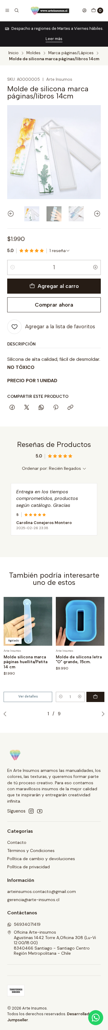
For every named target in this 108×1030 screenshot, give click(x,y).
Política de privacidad (28, 866)
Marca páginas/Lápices (71, 53)
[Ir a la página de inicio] (50, 11)
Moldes (33, 53)
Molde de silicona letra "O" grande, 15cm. (79, 659)
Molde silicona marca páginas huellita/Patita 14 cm (25, 662)
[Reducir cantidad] (13, 267)
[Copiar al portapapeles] (70, 407)
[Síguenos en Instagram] (31, 811)
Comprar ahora (54, 304)
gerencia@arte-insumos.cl (33, 899)
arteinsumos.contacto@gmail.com (41, 891)
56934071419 (27, 924)
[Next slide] (96, 213)
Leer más (54, 38)
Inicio (13, 53)
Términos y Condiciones (31, 850)
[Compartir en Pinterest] (56, 407)
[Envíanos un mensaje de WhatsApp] (95, 1017)
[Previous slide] (11, 213)
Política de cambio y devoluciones (41, 858)
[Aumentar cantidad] (95, 267)
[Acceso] (84, 10)
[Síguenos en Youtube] (40, 811)
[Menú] (7, 10)
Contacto (16, 842)
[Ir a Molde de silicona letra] (80, 621)
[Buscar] (16, 10)
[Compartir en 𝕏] (27, 407)
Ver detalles (28, 696)
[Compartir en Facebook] (12, 407)
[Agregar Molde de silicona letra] (95, 697)
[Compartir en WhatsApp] (41, 407)
